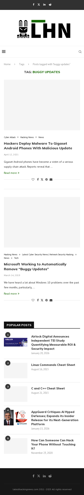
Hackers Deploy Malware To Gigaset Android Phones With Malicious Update (38, 145)
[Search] (80, 51)
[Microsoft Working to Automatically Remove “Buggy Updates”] (42, 222)
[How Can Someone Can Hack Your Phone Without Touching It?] (15, 446)
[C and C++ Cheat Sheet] (15, 394)
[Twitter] (39, 4)
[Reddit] (50, 4)
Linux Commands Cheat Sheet (53, 365)
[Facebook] (33, 4)
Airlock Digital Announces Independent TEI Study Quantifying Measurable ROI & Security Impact (53, 343)
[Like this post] (33, 179)
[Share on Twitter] (42, 179)
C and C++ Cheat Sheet (48, 388)
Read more (10, 173)
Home (7, 64)
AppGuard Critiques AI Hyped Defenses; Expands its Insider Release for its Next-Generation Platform (54, 418)
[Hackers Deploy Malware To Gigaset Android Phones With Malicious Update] (42, 105)
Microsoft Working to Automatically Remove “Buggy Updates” (35, 266)
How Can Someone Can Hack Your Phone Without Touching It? (53, 444)
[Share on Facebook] (38, 179)
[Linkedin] (44, 4)
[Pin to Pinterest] (46, 179)
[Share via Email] (51, 179)
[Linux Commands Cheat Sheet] (15, 370)
